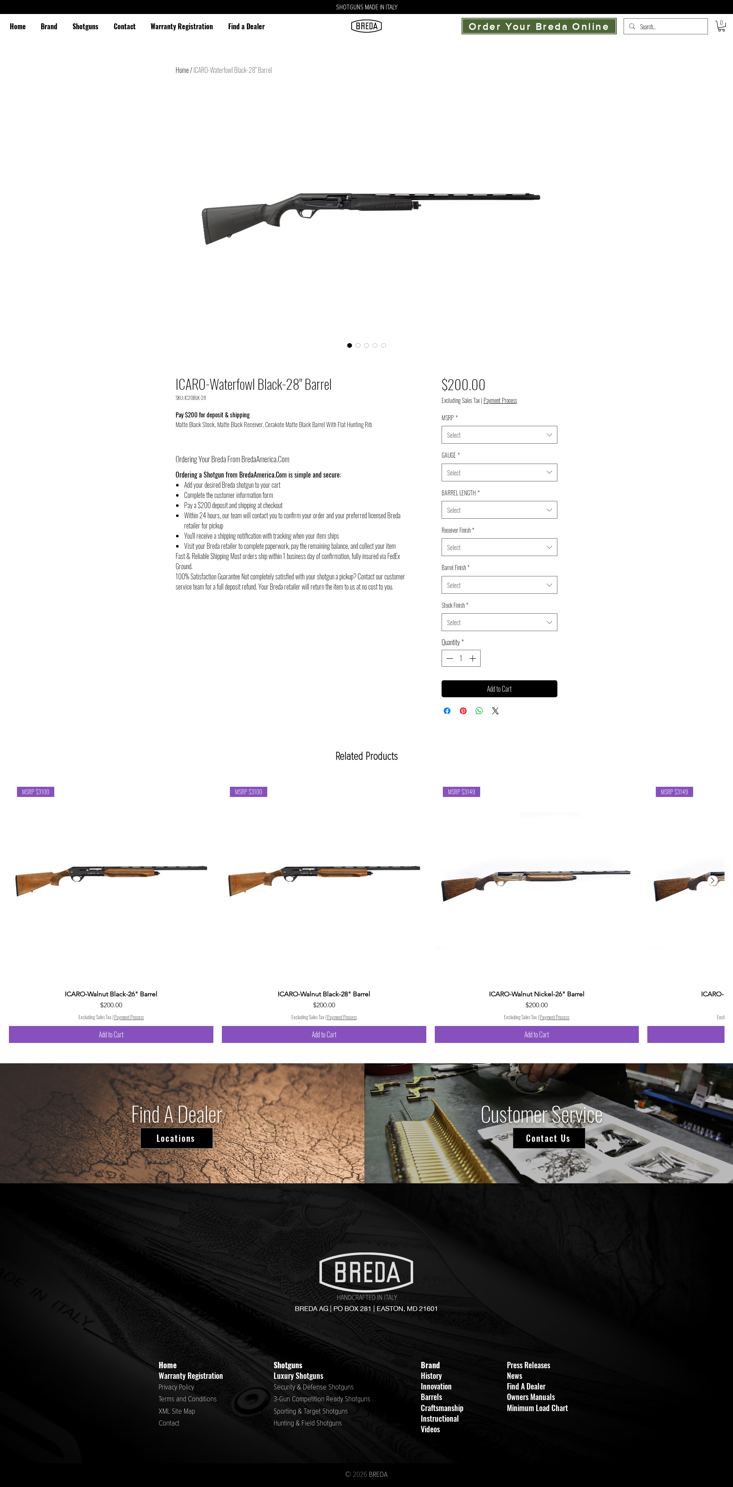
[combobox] (499, 435)
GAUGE (451, 454)
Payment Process (500, 400)
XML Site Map (177, 1411)
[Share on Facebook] (447, 711)
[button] (85, 26)
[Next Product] (713, 880)
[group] (366, 910)
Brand (430, 1364)
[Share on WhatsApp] (479, 711)
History (431, 1375)
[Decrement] (449, 658)
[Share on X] (495, 711)
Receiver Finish (458, 529)
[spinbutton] (461, 658)
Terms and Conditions (188, 1399)
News (514, 1375)
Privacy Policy (176, 1387)
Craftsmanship (442, 1407)
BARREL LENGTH (461, 492)
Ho (163, 1364)
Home (182, 70)
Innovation (436, 1386)
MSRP (450, 417)
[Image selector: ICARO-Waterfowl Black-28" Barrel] (349, 345)
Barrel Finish (456, 567)
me (171, 1364)
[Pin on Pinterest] (463, 711)
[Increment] (473, 658)
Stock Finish (455, 605)
